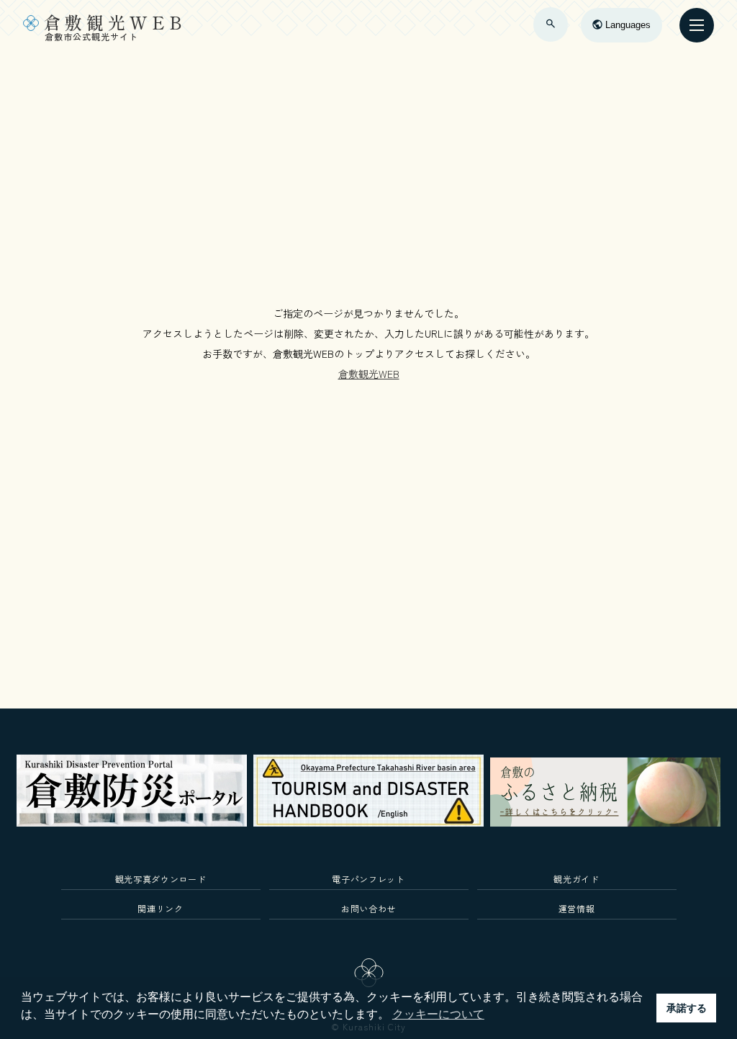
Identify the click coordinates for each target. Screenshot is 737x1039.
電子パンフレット (368, 879)
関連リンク (160, 908)
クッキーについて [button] (438, 1014)
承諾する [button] (686, 1008)
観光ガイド (576, 879)
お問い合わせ (368, 908)
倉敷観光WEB (368, 373)
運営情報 (577, 908)
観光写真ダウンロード (161, 879)
